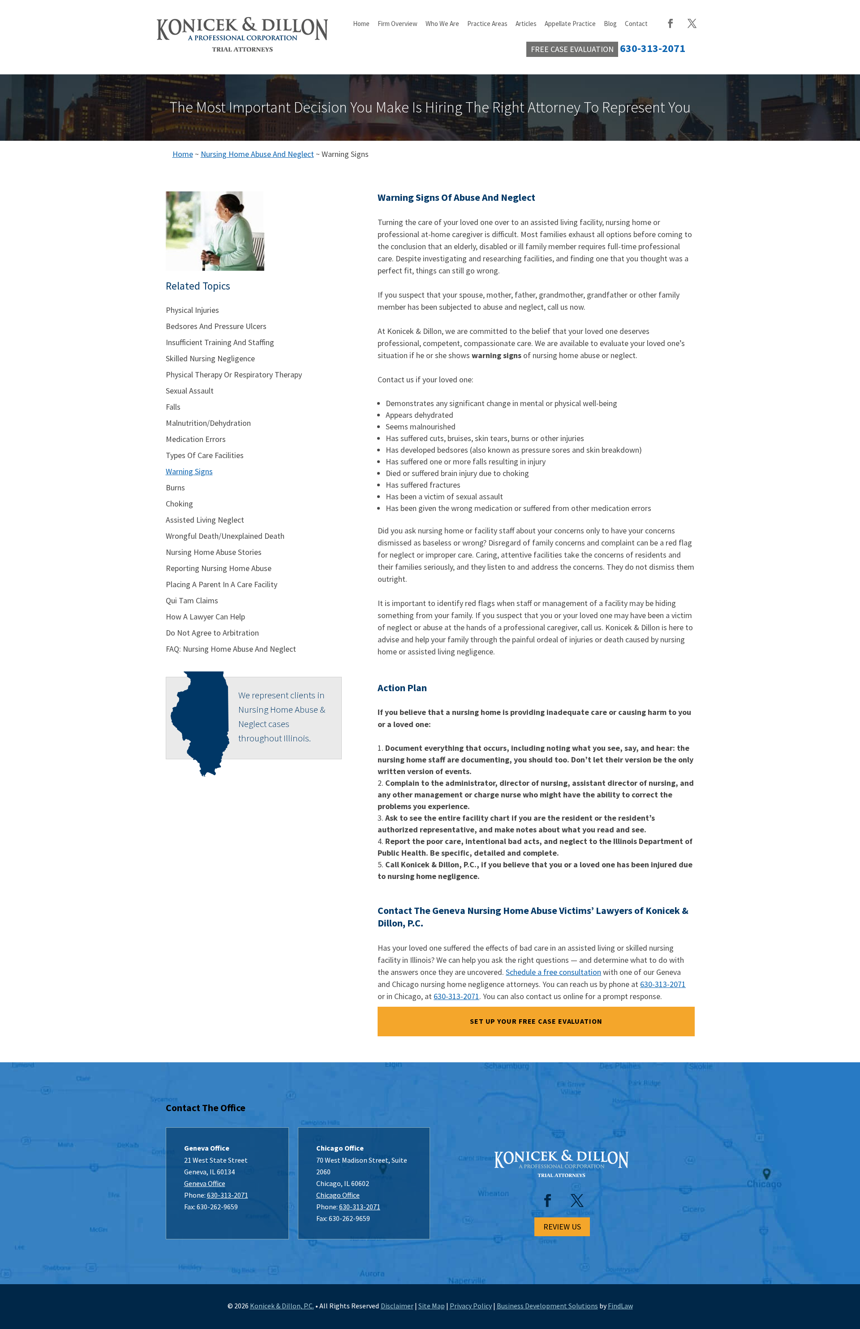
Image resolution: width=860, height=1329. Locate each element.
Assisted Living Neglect (205, 520)
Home (361, 24)
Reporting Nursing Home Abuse (218, 568)
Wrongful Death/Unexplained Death (225, 536)
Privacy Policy (471, 1305)
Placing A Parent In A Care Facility (221, 584)
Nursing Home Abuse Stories (214, 552)
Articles (526, 24)
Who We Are (442, 24)
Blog (610, 24)
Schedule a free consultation (553, 972)
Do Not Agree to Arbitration (212, 633)
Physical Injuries (192, 310)
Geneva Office (204, 1183)
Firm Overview (397, 24)
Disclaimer (397, 1305)
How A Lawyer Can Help (205, 616)
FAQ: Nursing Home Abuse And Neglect (231, 649)
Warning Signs (189, 471)
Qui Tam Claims (192, 600)
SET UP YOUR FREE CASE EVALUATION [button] (536, 1021)
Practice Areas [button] (487, 24)
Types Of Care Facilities (205, 455)
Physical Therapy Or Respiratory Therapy (234, 374)
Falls (173, 407)
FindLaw (620, 1305)
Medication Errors (196, 439)
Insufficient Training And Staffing (220, 342)
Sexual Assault (190, 390)
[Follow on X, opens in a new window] (577, 1201)
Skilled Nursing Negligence (210, 358)
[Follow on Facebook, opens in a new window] (547, 1201)
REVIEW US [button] (562, 1226)
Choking (179, 503)
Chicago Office (338, 1194)
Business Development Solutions (547, 1305)
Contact (636, 24)
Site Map (431, 1305)
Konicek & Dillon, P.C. (282, 1305)
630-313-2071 (663, 984)
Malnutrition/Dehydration (208, 423)
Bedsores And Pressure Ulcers (216, 326)
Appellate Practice (570, 24)
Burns (175, 487)
